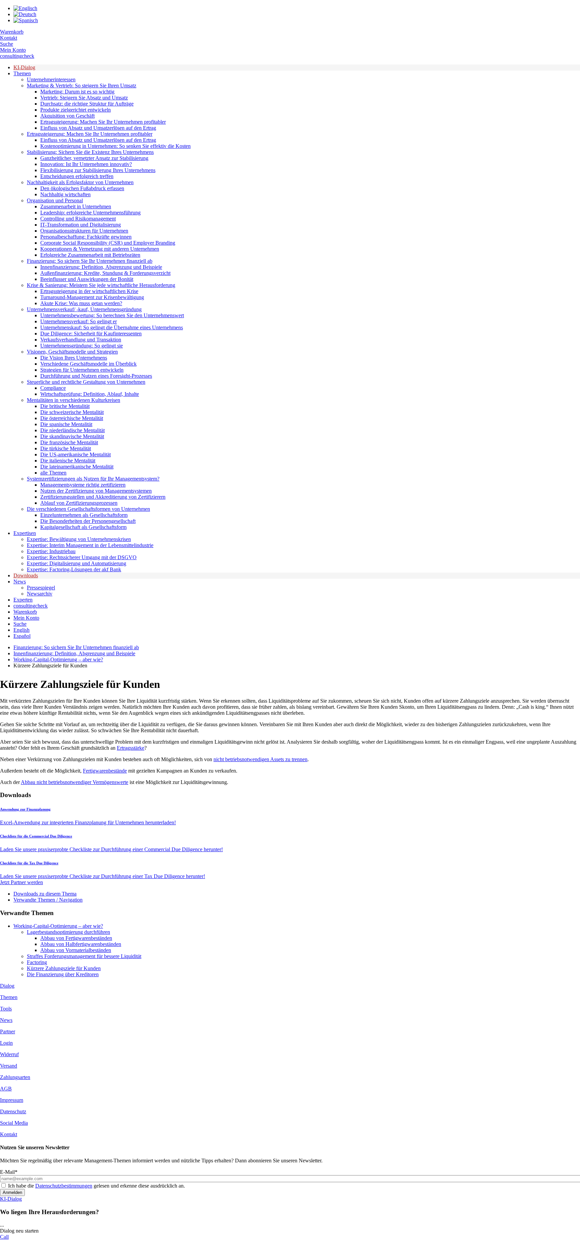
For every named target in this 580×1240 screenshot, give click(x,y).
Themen (22, 73)
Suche (6, 44)
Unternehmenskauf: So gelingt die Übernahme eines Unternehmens (111, 327)
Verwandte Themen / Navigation (48, 900)
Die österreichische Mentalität (71, 418)
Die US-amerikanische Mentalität (75, 454)
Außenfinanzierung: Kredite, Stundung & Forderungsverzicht (105, 273)
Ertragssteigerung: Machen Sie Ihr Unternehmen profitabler (103, 122)
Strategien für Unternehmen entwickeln (82, 370)
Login (6, 1043)
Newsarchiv (39, 593)
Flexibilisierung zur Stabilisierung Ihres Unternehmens (97, 170)
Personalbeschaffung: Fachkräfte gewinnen (86, 237)
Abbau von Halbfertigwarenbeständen (80, 944)
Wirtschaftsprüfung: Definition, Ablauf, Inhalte (89, 394)
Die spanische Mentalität (66, 424)
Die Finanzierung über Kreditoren (63, 974)
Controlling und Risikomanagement (78, 218)
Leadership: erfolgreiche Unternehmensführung (90, 212)
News (19, 581)
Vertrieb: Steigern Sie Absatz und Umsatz (84, 97)
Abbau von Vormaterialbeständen (75, 950)
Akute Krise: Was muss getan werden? (81, 303)
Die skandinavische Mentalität (72, 436)
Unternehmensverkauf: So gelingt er (78, 321)
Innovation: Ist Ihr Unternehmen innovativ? (86, 164)
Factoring (37, 962)
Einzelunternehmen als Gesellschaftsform (84, 515)
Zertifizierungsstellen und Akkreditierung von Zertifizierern (102, 497)
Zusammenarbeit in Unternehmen (75, 206)
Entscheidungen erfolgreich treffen (76, 176)
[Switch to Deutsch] (24, 14)
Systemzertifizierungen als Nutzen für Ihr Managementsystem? (93, 479)
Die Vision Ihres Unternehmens (73, 358)
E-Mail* (8, 1172)
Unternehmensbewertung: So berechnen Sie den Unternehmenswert (112, 315)
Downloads (25, 575)
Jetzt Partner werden (21, 882)
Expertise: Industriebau (51, 551)
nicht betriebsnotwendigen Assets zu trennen (260, 759)
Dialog (7, 986)
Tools (6, 1008)
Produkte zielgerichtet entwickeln (75, 110)
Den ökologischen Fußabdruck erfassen (82, 188)
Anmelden (12, 1192)
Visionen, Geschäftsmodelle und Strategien (72, 352)
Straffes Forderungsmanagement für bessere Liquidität (84, 956)
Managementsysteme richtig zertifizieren (83, 485)
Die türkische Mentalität (65, 448)
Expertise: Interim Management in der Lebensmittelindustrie (90, 545)
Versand (8, 1066)
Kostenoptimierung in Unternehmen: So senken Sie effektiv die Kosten (115, 146)
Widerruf (9, 1054)
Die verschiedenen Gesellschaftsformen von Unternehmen (88, 509)
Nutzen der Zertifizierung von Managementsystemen (96, 491)
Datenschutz (13, 1111)
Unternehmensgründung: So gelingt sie (81, 345)
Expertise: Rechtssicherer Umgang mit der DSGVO (82, 557)
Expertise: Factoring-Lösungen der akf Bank (74, 569)
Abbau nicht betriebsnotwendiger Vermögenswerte (74, 782)
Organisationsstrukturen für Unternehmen (84, 231)
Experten (23, 600)
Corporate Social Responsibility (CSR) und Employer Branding (107, 243)
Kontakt (8, 38)
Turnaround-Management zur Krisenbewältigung (92, 297)
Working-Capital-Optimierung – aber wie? (58, 659)
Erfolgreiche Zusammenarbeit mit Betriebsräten (90, 255)
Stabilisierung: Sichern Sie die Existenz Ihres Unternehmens (90, 152)
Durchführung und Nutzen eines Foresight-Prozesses (96, 376)
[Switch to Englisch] (25, 8)
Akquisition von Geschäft (67, 116)
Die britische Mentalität (65, 406)
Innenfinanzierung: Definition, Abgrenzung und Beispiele (101, 267)
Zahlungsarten (15, 1077)
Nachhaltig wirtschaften (65, 194)
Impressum (11, 1100)
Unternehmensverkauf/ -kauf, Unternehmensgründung (84, 309)
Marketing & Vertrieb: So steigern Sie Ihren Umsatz (81, 85)
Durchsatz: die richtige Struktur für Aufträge (87, 104)
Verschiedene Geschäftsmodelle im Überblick (88, 364)
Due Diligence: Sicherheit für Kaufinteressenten (91, 333)
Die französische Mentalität (69, 442)
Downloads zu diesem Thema (45, 894)
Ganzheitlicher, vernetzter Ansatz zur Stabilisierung (94, 158)
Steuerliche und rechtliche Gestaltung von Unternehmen (86, 382)
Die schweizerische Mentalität (72, 412)
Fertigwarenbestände (105, 771)
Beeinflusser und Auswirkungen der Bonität (86, 279)
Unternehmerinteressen (51, 79)
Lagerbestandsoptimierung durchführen (68, 932)
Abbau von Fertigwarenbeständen (76, 938)
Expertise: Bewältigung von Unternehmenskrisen (79, 539)
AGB (6, 1088)
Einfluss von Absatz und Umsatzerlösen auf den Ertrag (98, 128)
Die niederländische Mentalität (72, 430)
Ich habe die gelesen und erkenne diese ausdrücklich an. (96, 1186)
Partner (7, 1031)
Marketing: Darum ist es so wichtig (77, 91)
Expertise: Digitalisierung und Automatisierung (76, 563)
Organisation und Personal (55, 200)
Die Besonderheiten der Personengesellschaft (88, 521)
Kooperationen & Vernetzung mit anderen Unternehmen (99, 249)
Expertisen (24, 533)
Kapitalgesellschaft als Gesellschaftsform (83, 527)
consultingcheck (17, 56)
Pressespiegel (41, 587)
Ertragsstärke (130, 748)
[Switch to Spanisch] (25, 20)
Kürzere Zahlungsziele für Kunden (64, 968)
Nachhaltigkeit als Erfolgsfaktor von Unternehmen (80, 182)
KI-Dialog (24, 67)
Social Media (14, 1123)
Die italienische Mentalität (67, 460)
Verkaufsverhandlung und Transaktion (80, 339)
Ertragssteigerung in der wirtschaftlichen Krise (89, 291)
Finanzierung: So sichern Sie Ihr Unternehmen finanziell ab (89, 261)
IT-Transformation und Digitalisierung (80, 225)
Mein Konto (13, 50)
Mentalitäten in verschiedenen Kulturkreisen (73, 400)
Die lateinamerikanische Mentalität (76, 466)
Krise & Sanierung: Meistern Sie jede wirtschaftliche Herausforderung (101, 285)
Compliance (53, 388)
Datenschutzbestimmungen (63, 1186)
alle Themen (53, 473)
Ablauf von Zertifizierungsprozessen (78, 503)
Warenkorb (11, 32)
